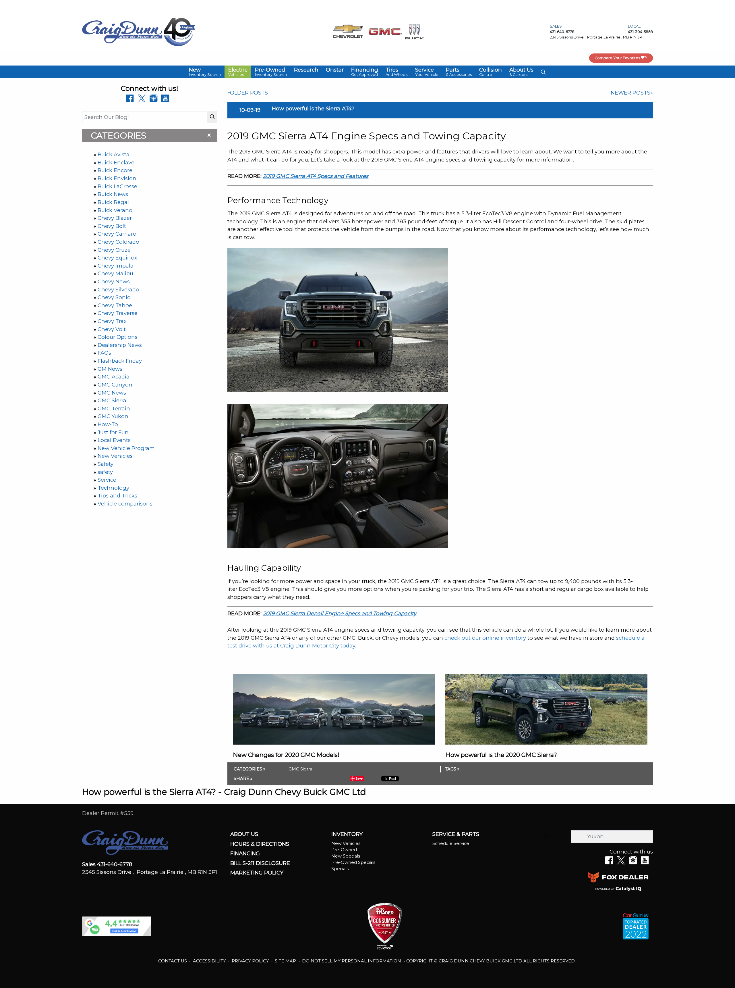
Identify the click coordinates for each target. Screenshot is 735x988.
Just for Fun (113, 432)
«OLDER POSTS (247, 92)
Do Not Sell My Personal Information (352, 961)
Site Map (286, 961)
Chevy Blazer (115, 218)
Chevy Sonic (114, 297)
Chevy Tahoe (115, 305)
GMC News (112, 392)
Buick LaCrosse (117, 186)
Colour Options (118, 337)
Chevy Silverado (118, 289)
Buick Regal (113, 202)
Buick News (113, 194)
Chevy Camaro (117, 233)
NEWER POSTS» (632, 92)
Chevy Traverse (118, 313)
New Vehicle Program (126, 448)
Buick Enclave (116, 162)
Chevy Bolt (112, 226)
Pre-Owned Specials (353, 862)
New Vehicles (115, 456)
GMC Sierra (112, 400)
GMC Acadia (113, 376)
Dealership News (120, 345)
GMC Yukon (113, 416)
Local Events (114, 440)
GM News (110, 369)
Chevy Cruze (114, 250)
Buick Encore (115, 170)
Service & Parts (455, 834)
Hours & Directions (259, 844)
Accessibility (210, 961)
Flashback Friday (120, 360)
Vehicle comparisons (125, 503)
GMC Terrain (114, 408)
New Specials (345, 856)
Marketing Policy (256, 873)
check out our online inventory (485, 638)
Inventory (347, 834)
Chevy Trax (112, 321)
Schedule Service (450, 843)
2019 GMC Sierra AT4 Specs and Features (315, 176)
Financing (245, 853)
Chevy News (114, 281)
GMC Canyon (115, 384)
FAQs (104, 352)
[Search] (212, 117)
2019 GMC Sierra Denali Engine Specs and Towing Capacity (339, 613)
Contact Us (173, 961)
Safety (105, 464)
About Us (244, 834)
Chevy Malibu (115, 273)
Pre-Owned (344, 849)
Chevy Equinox (117, 257)
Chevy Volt (112, 329)
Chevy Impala (116, 265)
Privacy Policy (251, 961)
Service (107, 479)
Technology (113, 488)
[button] (205, 72)
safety (105, 472)
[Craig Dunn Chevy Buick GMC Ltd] (122, 31)
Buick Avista (113, 154)
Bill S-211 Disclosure (260, 863)
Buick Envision (117, 178)
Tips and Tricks (117, 495)
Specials (340, 868)
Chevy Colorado (118, 242)
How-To (108, 424)
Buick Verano (115, 210)
